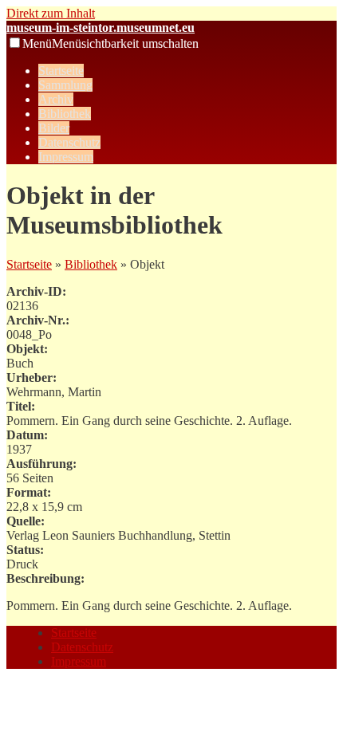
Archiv (55, 99)
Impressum (65, 156)
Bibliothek (64, 113)
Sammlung (65, 85)
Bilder (53, 128)
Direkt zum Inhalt (50, 13)
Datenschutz (69, 142)
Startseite (61, 70)
